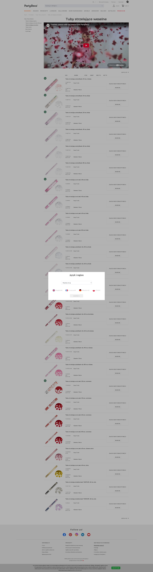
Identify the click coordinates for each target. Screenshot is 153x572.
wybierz (76, 296)
